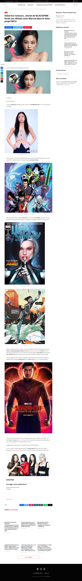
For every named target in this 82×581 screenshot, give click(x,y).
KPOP (6, 12)
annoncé (21, 440)
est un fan (37, 359)
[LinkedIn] (2, 73)
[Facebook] (2, 68)
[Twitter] (2, 70)
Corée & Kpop (47, 576)
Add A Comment (28, 557)
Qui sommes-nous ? (9, 1)
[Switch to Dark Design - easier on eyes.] (77, 4)
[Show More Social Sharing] (33, 27)
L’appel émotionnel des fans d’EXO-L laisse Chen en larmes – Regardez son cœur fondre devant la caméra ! (11, 547)
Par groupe (30, 4)
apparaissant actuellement (17, 450)
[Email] (2, 81)
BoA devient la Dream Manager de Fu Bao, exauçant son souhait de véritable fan (44, 524)
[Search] (75, 4)
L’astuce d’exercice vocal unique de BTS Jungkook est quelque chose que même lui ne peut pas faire (28, 524)
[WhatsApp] (2, 76)
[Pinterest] (2, 79)
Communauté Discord (60, 4)
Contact (16, 1)
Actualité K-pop (21, 4)
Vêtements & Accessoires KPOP (44, 4)
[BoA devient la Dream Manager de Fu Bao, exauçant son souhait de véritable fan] (45, 516)
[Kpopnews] (10, 5)
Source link (9, 499)
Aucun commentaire (10, 24)
